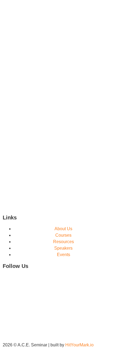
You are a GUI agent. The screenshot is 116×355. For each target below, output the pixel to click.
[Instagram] (38, 281)
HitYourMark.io (79, 345)
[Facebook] (9, 281)
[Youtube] (24, 281)
